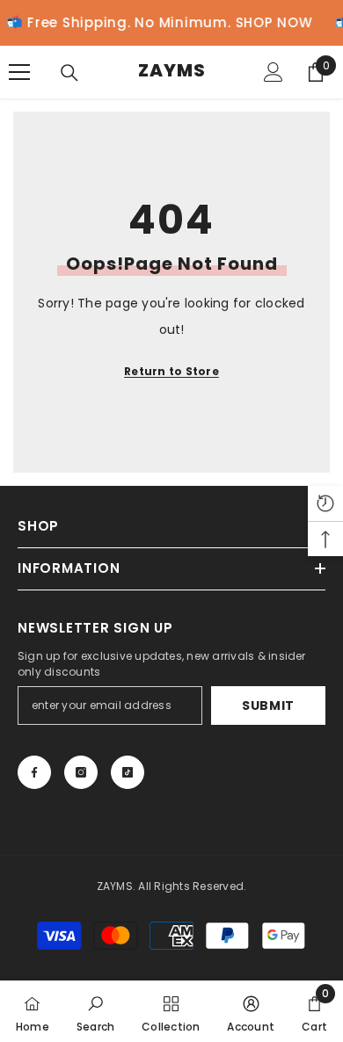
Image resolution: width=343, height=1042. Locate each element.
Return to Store (171, 371)
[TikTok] (127, 772)
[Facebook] (34, 772)
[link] (95, 1011)
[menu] (19, 72)
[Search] (69, 72)
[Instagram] (81, 772)
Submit (268, 705)
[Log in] (273, 72)
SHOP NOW (268, 22)
